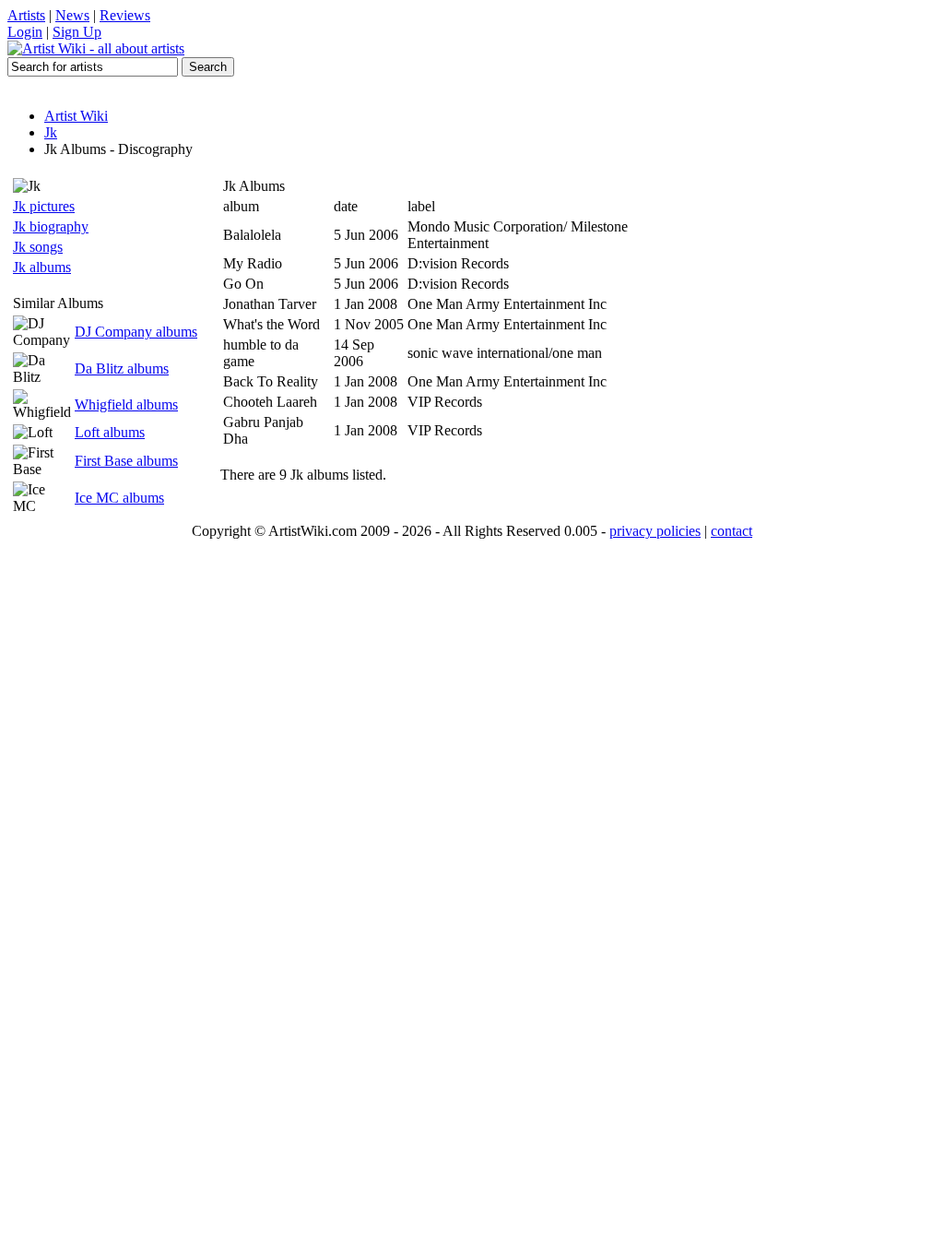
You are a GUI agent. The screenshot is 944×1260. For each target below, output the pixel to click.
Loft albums (110, 432)
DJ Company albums (136, 331)
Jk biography (50, 226)
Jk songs (38, 247)
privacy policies (655, 531)
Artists (26, 15)
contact (731, 531)
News (72, 15)
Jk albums (42, 267)
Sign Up (77, 32)
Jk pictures (44, 206)
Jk (50, 132)
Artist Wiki (76, 116)
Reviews (125, 15)
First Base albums (126, 461)
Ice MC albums (119, 497)
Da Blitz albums (122, 368)
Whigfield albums (126, 404)
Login (24, 32)
